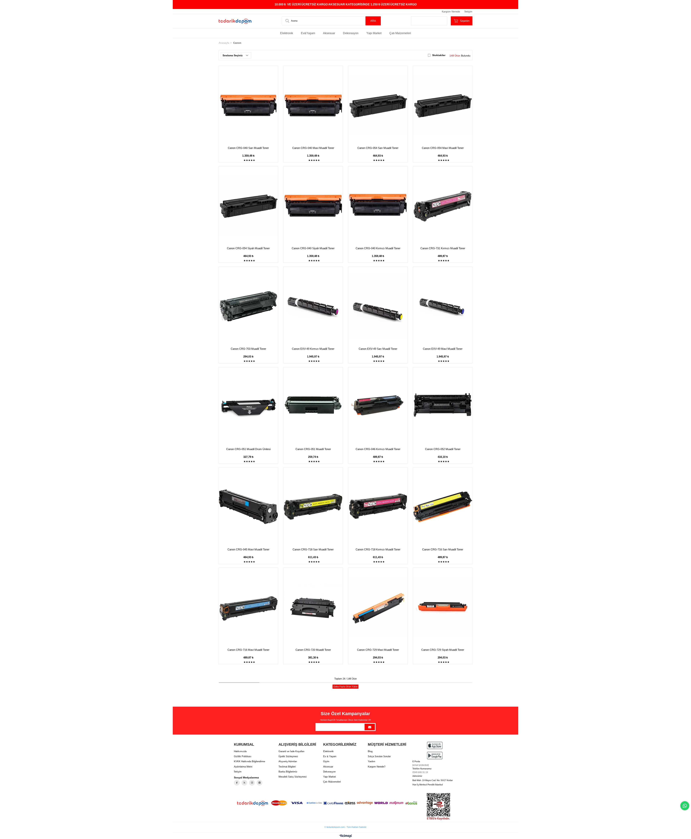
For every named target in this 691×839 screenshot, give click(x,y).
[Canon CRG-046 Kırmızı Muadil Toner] (377, 406)
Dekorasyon (350, 33)
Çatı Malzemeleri (400, 33)
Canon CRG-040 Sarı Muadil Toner (248, 147)
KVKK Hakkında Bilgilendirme (249, 761)
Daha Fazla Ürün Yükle (345, 686)
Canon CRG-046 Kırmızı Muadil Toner (378, 449)
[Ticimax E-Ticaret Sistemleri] (345, 836)
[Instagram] (252, 783)
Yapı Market (373, 33)
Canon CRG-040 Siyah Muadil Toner (313, 248)
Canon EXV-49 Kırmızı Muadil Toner (313, 348)
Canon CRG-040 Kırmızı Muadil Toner (378, 248)
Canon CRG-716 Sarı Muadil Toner (442, 549)
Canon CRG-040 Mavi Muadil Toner (313, 147)
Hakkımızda (240, 751)
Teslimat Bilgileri (287, 766)
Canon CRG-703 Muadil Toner (248, 348)
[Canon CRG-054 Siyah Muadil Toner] (248, 205)
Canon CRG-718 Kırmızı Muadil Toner (378, 549)
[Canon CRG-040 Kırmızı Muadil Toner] (377, 205)
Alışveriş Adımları (288, 761)
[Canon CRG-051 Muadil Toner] (313, 406)
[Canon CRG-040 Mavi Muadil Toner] (313, 105)
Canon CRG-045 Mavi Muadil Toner (248, 549)
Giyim (326, 761)
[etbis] (438, 806)
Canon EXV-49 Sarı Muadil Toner (378, 348)
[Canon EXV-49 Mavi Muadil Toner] (442, 306)
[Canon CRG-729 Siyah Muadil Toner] (442, 607)
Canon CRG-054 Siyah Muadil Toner (248, 248)
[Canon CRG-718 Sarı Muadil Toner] (313, 507)
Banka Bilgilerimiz (288, 771)
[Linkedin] (259, 783)
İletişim (468, 11)
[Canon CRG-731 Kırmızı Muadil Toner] (442, 205)
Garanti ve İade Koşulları (291, 751)
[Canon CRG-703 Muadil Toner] (248, 306)
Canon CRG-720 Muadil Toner (313, 649)
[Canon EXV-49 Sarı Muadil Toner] (377, 306)
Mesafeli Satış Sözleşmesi (293, 776)
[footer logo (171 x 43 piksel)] (252, 803)
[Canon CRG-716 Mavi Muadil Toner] (248, 607)
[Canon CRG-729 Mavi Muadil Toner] (377, 607)
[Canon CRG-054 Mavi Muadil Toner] (442, 105)
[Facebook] (237, 783)
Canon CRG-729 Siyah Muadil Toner (442, 649)
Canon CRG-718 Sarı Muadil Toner (313, 549)
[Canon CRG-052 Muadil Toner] (442, 406)
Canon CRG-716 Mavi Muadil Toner (248, 649)
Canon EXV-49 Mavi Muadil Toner (442, 348)
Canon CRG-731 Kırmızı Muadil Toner (442, 248)
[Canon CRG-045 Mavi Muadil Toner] (248, 507)
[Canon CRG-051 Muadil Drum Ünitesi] (248, 406)
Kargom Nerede (451, 11)
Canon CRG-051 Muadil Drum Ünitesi (248, 449)
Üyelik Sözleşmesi (288, 756)
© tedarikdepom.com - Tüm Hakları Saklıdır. (345, 827)
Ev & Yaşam (329, 756)
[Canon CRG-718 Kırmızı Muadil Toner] (377, 507)
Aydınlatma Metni (243, 766)
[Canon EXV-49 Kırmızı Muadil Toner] (313, 306)
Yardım (371, 761)
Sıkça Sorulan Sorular (379, 756)
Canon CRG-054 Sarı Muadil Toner (377, 147)
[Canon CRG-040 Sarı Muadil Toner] (248, 105)
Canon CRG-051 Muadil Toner (313, 449)
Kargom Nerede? (376, 766)
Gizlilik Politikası (242, 756)
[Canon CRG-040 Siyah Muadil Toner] (313, 205)
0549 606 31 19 (420, 772)
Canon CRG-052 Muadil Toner (442, 449)
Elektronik (286, 33)
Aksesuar (329, 33)
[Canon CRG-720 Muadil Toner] (313, 607)
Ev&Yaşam (308, 33)
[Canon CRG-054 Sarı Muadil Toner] (377, 105)
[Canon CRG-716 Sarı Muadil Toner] (442, 507)
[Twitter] (244, 783)
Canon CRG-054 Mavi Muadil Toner (443, 147)
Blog (370, 751)
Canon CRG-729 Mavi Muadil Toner (378, 649)
